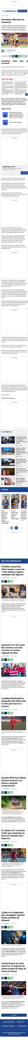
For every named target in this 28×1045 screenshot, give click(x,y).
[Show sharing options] (26, 94)
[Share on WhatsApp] (19, 56)
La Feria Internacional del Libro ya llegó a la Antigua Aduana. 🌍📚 (15, 514)
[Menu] (3, 11)
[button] (22, 11)
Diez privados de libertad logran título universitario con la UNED (21, 461)
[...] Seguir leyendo (12, 1008)
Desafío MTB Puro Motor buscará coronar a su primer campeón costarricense (13, 782)
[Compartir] (26, 56)
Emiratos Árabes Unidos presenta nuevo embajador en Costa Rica (21, 481)
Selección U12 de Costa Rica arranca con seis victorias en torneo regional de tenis (13, 649)
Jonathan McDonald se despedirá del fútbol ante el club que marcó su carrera (13, 702)
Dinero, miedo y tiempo (15, 122)
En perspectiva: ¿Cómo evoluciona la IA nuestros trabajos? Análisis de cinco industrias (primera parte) (16, 115)
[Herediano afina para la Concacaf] (14, 40)
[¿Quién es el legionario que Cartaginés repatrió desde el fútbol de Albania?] (13, 937)
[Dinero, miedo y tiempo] (5, 122)
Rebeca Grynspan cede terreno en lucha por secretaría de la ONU (22, 471)
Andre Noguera (6, 577)
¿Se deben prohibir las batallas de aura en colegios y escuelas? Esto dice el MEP (21, 440)
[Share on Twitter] (16, 56)
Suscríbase (22, 1026)
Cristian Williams (12, 50)
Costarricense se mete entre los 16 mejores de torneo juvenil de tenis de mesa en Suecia (13, 967)
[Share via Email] (22, 56)
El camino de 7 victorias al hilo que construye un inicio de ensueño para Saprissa (13, 834)
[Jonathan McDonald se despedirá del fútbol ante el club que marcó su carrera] (13, 723)
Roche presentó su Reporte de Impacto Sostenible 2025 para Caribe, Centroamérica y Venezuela (5, 517)
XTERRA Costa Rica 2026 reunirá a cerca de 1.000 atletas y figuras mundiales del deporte (12, 570)
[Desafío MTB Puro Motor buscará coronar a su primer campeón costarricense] (13, 803)
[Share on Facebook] (13, 56)
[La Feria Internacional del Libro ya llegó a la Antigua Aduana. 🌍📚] (15, 501)
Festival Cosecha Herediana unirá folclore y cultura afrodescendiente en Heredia (21, 451)
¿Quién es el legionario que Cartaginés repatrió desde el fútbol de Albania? (13, 916)
